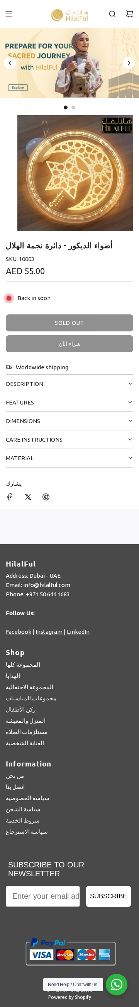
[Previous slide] (10, 63)
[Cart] (129, 13)
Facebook (18, 631)
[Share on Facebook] (9, 498)
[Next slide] (129, 63)
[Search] (112, 13)
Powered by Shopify (69, 997)
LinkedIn (78, 631)
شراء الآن (70, 344)
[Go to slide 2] (73, 107)
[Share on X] (27, 498)
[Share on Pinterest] (45, 498)
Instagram (49, 631)
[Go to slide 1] (66, 107)
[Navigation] (8, 13)
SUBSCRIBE (108, 896)
